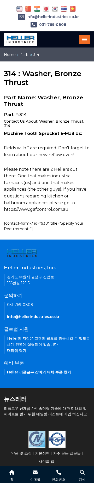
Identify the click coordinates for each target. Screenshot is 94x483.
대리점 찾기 (16, 350)
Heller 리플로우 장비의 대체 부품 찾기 (39, 372)
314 (36, 54)
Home (10, 54)
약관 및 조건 (21, 453)
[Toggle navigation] (84, 39)
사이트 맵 (46, 461)
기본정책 (42, 453)
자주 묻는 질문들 (67, 453)
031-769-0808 (52, 24)
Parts (24, 54)
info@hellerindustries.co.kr (52, 16)
